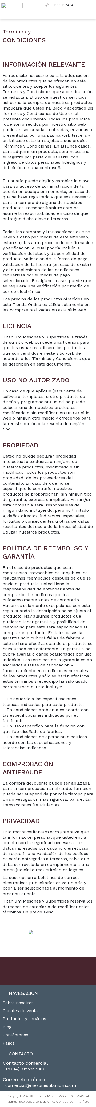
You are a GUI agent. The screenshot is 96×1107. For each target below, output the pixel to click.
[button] (91, 13)
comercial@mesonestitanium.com (40, 1085)
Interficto (82, 1102)
